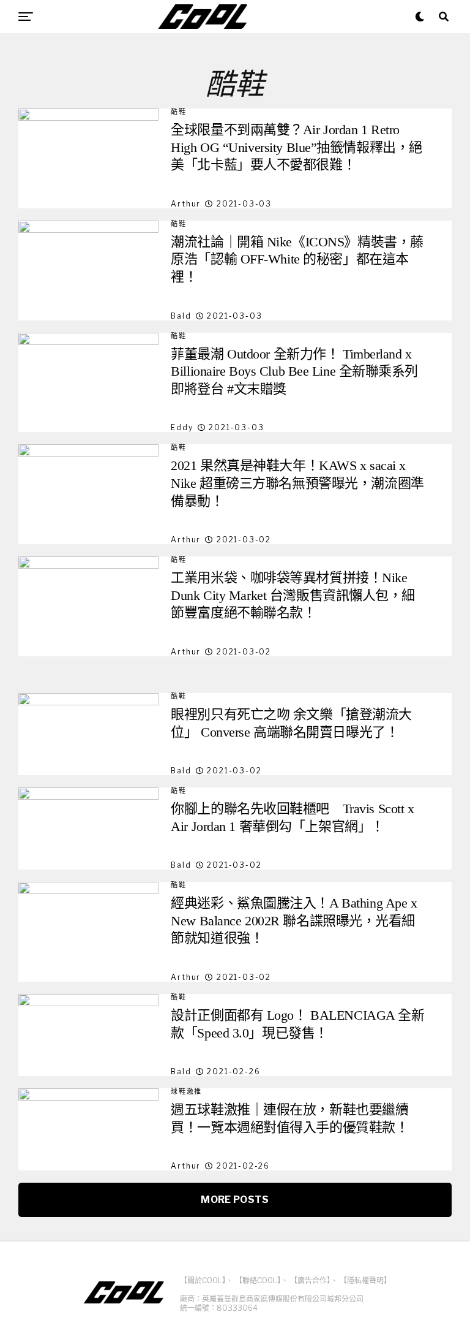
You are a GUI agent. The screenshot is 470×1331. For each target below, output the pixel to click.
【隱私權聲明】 (365, 1280)
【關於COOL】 (203, 1280)
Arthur (186, 203)
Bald (181, 315)
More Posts (235, 1199)
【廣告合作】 (310, 1280)
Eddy (182, 427)
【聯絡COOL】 (258, 1280)
